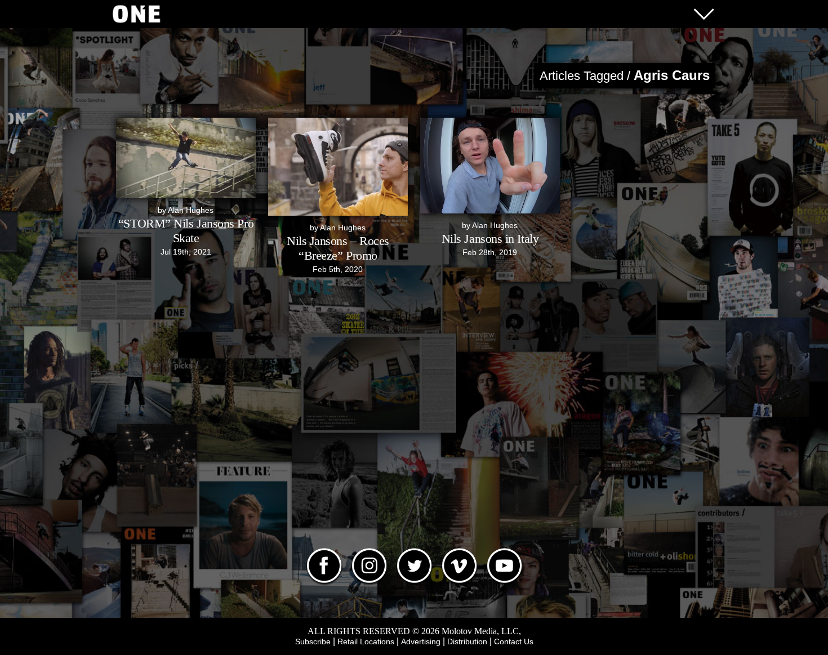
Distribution (467, 641)
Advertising (420, 641)
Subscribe (313, 641)
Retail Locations (365, 641)
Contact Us (513, 641)
